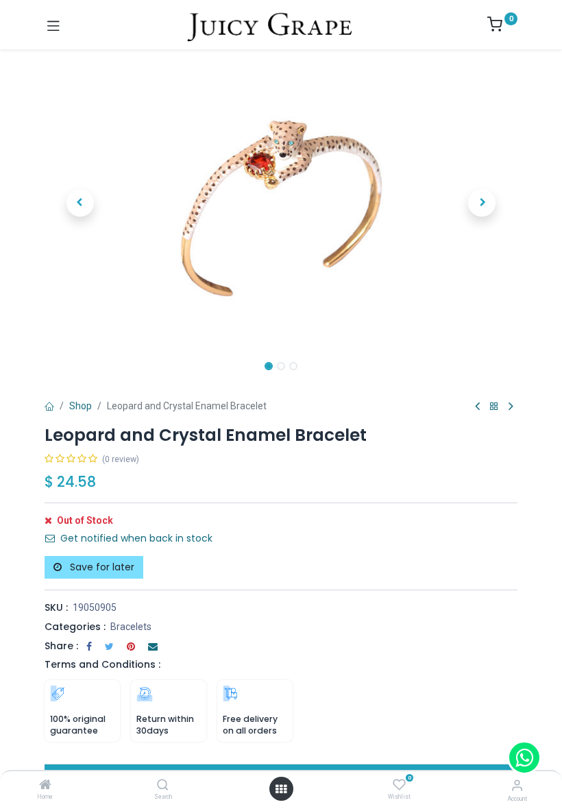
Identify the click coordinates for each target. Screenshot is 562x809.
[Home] (45, 785)
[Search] (162, 785)
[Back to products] (494, 407)
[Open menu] (281, 789)
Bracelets (130, 626)
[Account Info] (517, 785)
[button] (80, 203)
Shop (80, 405)
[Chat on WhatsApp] (524, 757)
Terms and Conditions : (102, 664)
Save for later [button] (100, 567)
